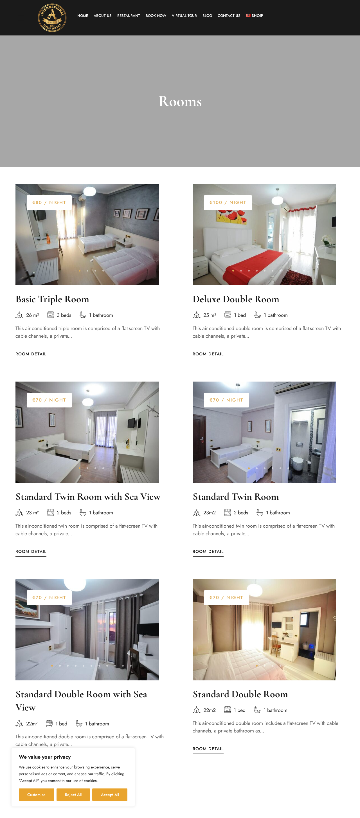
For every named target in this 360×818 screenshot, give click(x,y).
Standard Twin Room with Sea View (88, 496)
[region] (73, 777)
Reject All (73, 794)
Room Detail (30, 354)
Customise (36, 794)
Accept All (110, 794)
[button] (79, 271)
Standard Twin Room (236, 496)
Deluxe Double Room (236, 299)
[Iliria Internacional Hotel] (52, 17)
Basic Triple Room (52, 299)
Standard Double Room (240, 694)
